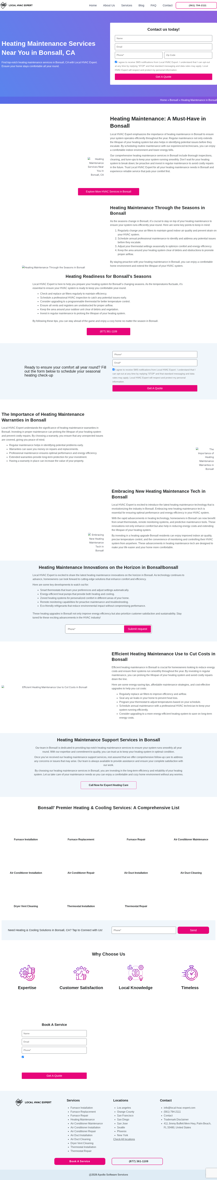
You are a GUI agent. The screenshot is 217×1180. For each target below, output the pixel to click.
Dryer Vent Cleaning (82, 1143)
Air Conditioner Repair (83, 1131)
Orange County (125, 1111)
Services (126, 5)
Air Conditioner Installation (85, 1127)
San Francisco (125, 1115)
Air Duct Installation (81, 1135)
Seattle (121, 1127)
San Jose (122, 1123)
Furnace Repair (79, 1115)
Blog (141, 5)
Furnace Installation (82, 1107)
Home (93, 5)
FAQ (153, 5)
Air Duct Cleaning (81, 1139)
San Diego (123, 1119)
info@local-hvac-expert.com (179, 1107)
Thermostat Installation (83, 1147)
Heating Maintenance (83, 1119)
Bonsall (174, 100)
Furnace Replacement (83, 1111)
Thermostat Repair (81, 1151)
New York (122, 1135)
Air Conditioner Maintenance (87, 1123)
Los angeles (124, 1107)
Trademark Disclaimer (176, 1119)
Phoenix (121, 1131)
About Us (109, 5)
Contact (168, 5)
